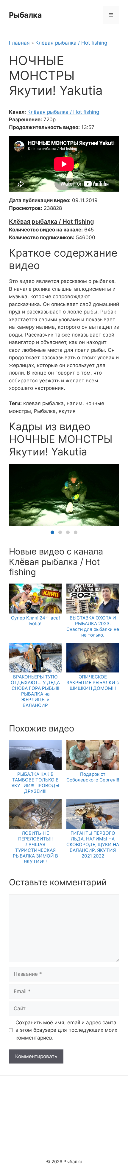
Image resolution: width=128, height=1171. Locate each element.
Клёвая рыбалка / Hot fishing (71, 43)
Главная (19, 43)
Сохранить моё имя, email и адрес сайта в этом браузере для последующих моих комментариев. (66, 1030)
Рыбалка (25, 14)
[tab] (52, 532)
